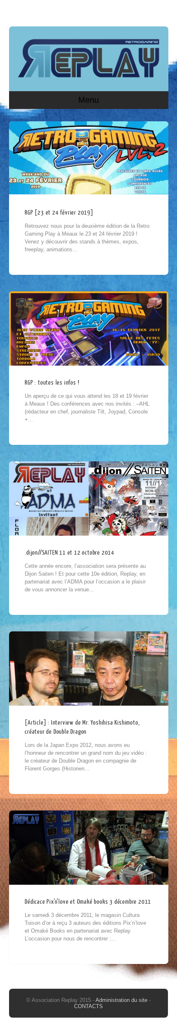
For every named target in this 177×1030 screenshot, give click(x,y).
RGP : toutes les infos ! (52, 382)
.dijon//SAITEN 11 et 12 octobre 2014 (69, 552)
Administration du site (122, 1000)
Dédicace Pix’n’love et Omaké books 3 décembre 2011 (88, 901)
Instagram (160, 11)
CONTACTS (88, 1006)
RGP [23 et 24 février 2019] (59, 212)
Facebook (145, 11)
